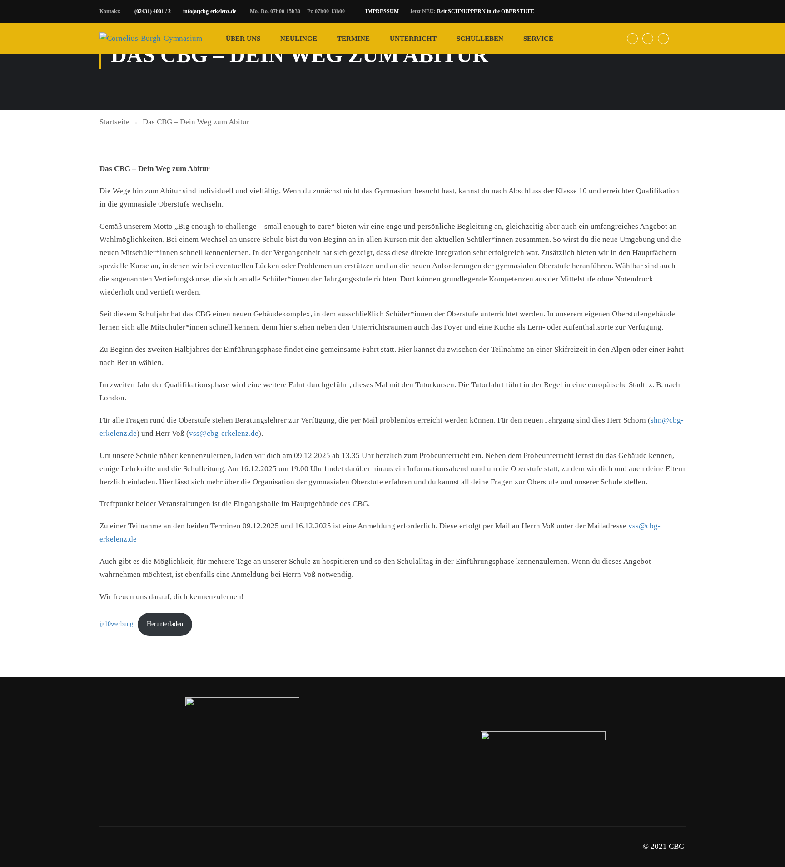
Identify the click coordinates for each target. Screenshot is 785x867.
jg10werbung (116, 624)
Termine (353, 38)
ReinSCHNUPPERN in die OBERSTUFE (485, 11)
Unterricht (413, 38)
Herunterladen (165, 624)
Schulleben (480, 38)
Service (538, 38)
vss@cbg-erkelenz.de (223, 433)
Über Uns (243, 38)
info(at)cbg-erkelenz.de (209, 11)
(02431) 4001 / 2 (152, 11)
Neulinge (298, 38)
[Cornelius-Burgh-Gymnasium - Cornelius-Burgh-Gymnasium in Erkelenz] (150, 38)
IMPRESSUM (382, 11)
